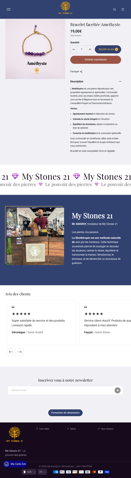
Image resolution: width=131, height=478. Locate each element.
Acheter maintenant (96, 59)
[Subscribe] (118, 390)
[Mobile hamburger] (8, 9)
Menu (73, 429)
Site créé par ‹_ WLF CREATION (77, 466)
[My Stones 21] (65, 9)
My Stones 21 (54, 466)
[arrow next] (19, 351)
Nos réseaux (107, 429)
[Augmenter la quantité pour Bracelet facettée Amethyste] (90, 49)
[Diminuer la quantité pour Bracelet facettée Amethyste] (73, 49)
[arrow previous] (11, 351)
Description (76, 81)
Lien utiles (44, 429)
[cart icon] (123, 9)
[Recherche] (115, 9)
